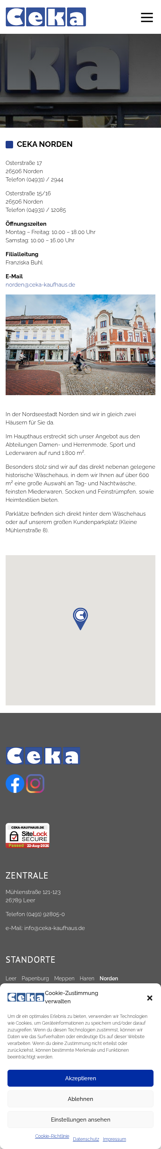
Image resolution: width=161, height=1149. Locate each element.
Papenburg (35, 978)
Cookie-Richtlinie (52, 1136)
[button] (150, 997)
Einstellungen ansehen (80, 1119)
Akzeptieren (80, 1078)
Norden (109, 978)
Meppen (64, 978)
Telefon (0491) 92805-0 (35, 914)
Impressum (114, 1139)
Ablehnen (80, 1099)
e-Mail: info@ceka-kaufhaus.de (45, 928)
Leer (11, 978)
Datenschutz (86, 1139)
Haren (87, 978)
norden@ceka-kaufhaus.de (40, 284)
